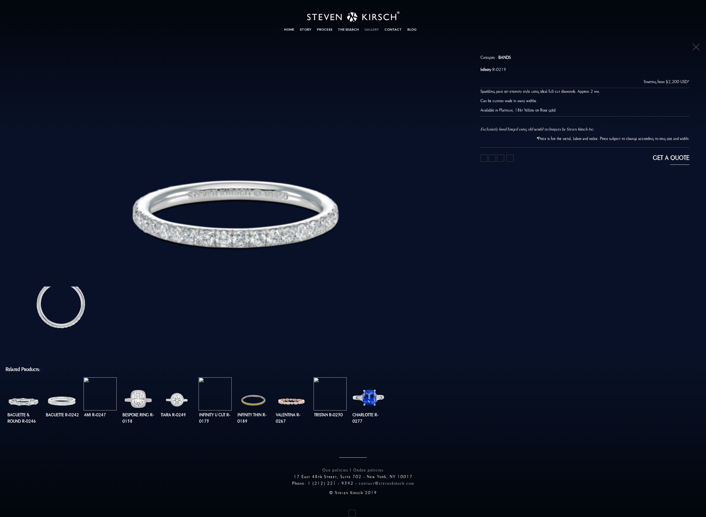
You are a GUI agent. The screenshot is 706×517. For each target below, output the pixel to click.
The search (348, 29)
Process (324, 29)
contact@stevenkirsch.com (386, 483)
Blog (411, 29)
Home (289, 29)
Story (305, 29)
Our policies (335, 470)
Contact (393, 29)
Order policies (368, 470)
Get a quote (671, 158)
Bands (504, 57)
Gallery (371, 29)
